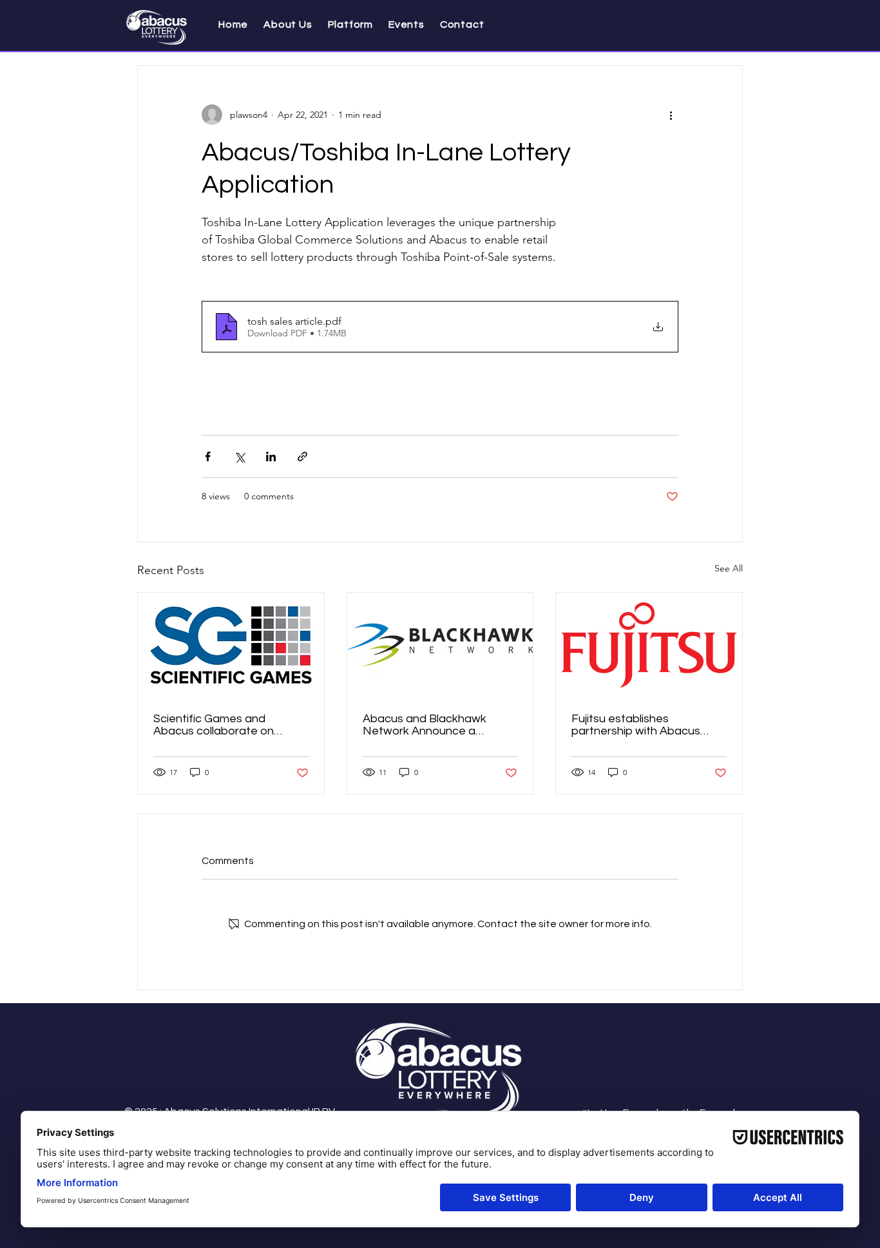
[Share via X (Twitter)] (239, 456)
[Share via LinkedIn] (271, 456)
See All (728, 568)
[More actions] (670, 114)
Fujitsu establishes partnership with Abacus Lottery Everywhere (635, 725)
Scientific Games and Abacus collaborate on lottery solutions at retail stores (217, 725)
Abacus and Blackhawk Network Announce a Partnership (424, 725)
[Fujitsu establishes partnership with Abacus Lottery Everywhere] (649, 645)
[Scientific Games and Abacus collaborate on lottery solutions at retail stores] (231, 645)
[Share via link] (302, 456)
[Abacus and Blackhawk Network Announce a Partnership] (440, 645)
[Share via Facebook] (208, 456)
